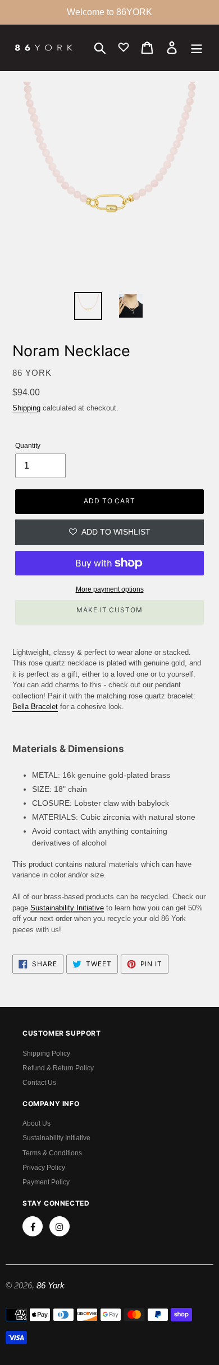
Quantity (27, 446)
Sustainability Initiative (56, 1138)
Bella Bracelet (35, 706)
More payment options (110, 589)
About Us (36, 1123)
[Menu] (196, 48)
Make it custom (109, 610)
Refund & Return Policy (58, 1068)
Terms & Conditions (52, 1153)
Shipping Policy (46, 1053)
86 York (50, 1285)
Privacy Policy (43, 1168)
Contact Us (39, 1083)
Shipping (26, 408)
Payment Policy (46, 1182)
